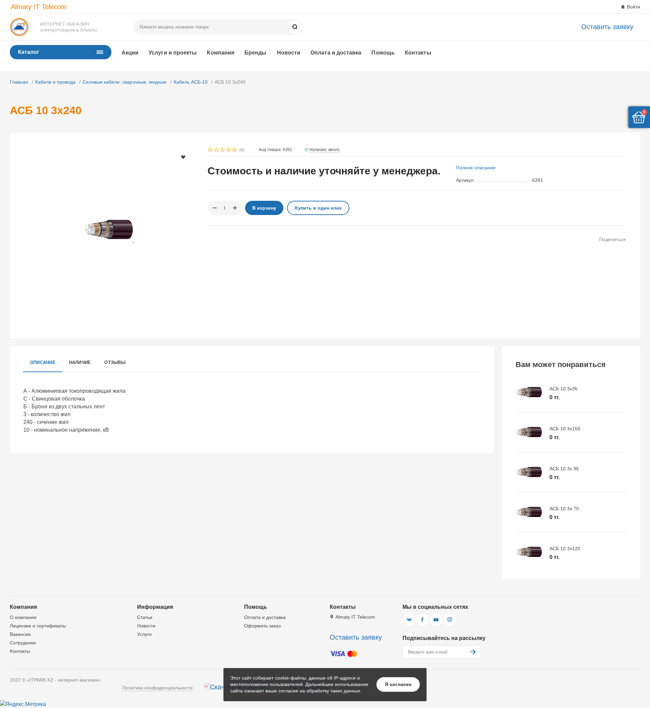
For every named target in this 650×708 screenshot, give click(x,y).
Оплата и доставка (335, 53)
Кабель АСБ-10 (191, 82)
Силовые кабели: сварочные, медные (125, 82)
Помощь (382, 53)
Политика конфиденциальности (157, 687)
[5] (235, 150)
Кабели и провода (55, 82)
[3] (223, 150)
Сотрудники (23, 642)
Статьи (144, 617)
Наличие (80, 362)
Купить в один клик (318, 208)
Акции (130, 53)
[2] (217, 150)
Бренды (255, 53)
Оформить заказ (262, 625)
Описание (43, 362)
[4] (229, 150)
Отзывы (114, 362)
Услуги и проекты (173, 53)
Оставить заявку (607, 26)
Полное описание (476, 167)
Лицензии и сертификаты (38, 625)
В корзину (264, 208)
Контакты (418, 53)
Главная (19, 82)
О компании (23, 617)
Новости (289, 53)
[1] (211, 150)
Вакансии (20, 634)
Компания (220, 53)
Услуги (144, 634)
